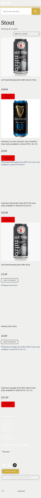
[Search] (36, 11)
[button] (38, 2)
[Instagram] (15, 465)
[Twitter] (9, 465)
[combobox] (16, 11)
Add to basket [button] (9, 280)
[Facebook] (4, 465)
